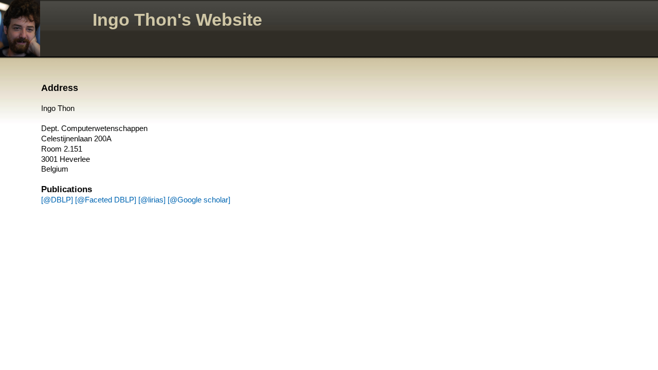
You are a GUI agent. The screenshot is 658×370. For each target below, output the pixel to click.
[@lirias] (152, 199)
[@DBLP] (57, 199)
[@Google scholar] (199, 199)
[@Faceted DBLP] (105, 199)
